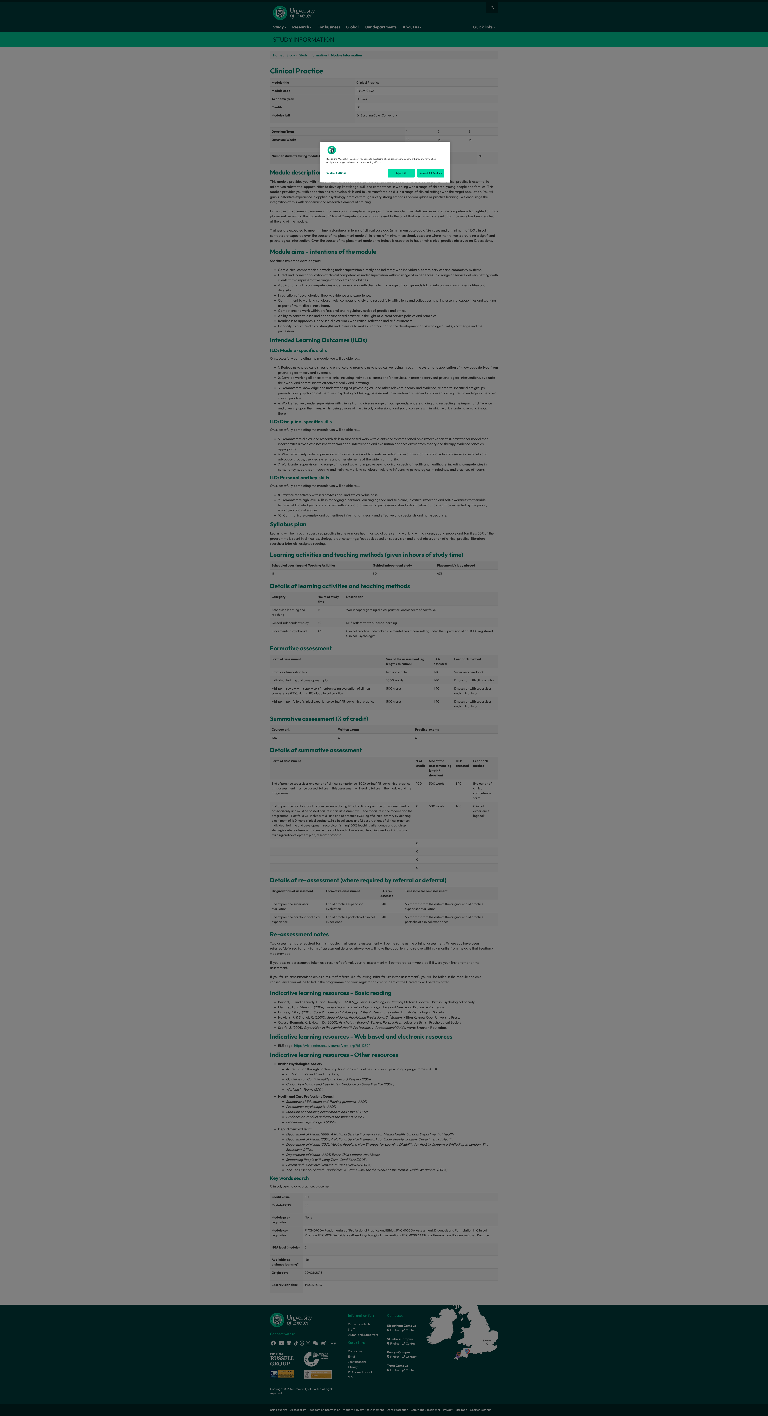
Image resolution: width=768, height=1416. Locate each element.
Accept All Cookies (431, 173)
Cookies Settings (336, 172)
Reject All (401, 173)
